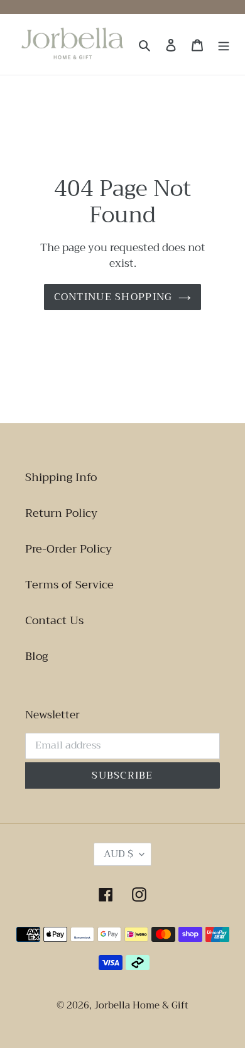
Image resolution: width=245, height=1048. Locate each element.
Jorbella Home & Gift (141, 1005)
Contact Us (54, 620)
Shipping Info (61, 477)
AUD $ (118, 854)
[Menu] (223, 44)
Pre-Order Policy (68, 549)
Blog (36, 656)
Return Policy (61, 513)
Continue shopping (113, 297)
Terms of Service (69, 585)
